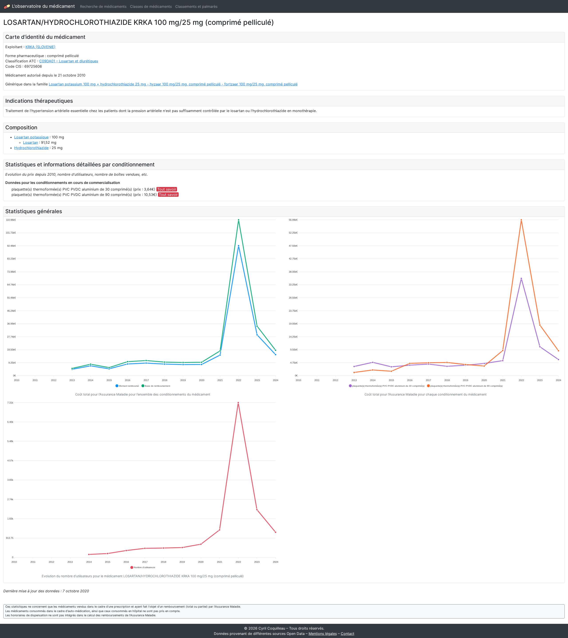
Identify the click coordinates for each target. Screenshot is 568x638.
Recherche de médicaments (103, 6)
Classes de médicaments (151, 6)
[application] (142, 303)
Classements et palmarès (196, 6)
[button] (127, 386)
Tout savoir (166, 189)
